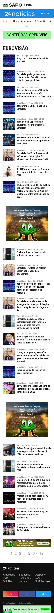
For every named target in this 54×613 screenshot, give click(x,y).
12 (42, 553)
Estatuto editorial (26, 603)
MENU (29, 5)
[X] (43, 594)
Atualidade (21, 71)
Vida (18, 56)
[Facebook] (27, 594)
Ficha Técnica (9, 603)
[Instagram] (10, 594)
